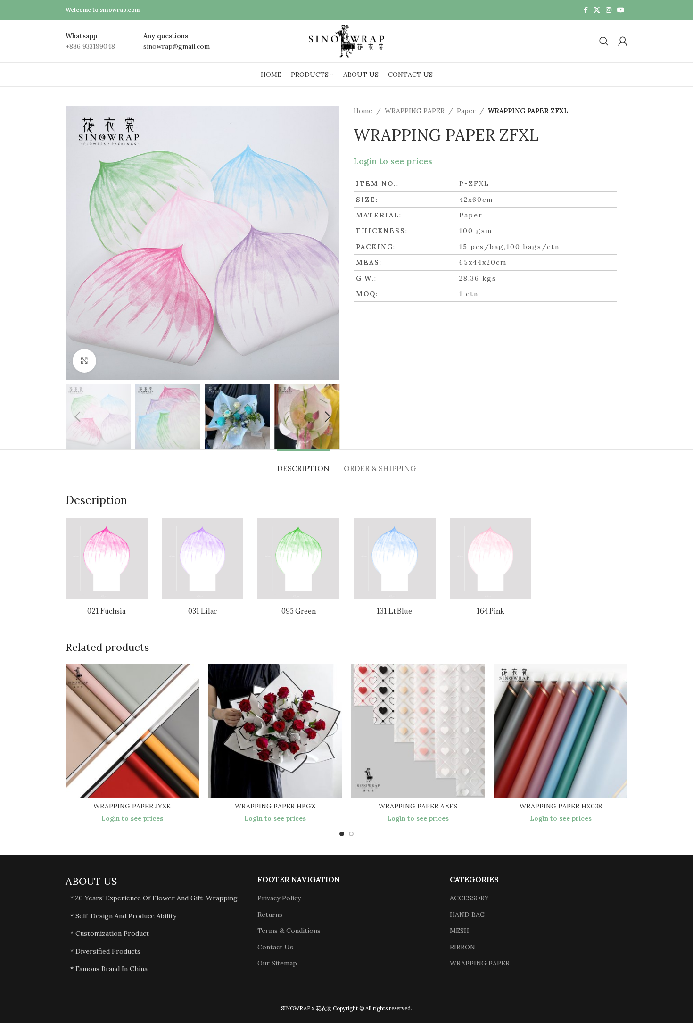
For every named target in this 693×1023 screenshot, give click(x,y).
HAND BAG (467, 914)
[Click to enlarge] (84, 361)
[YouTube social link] (620, 10)
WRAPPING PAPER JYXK (132, 806)
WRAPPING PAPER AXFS (418, 806)
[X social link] (597, 10)
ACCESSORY (469, 898)
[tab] (303, 463)
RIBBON (462, 947)
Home (363, 111)
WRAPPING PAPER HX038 (561, 806)
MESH (459, 930)
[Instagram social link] (608, 10)
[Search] (603, 41)
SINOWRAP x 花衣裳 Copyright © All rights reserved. (346, 1008)
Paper (466, 111)
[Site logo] (346, 40)
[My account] (622, 41)
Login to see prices (393, 161)
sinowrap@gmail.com (176, 46)
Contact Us (275, 947)
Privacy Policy (279, 898)
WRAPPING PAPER (415, 111)
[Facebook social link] (586, 10)
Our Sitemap (277, 963)
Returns (269, 914)
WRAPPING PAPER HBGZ (275, 806)
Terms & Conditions (289, 930)
